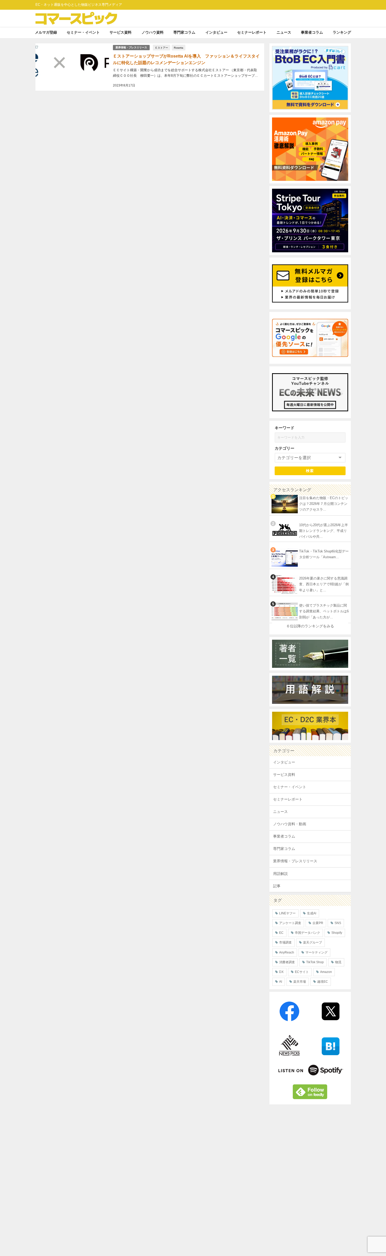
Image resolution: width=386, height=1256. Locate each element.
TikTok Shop (315, 962)
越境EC (322, 981)
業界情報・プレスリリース (131, 47)
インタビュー (216, 32)
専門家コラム (184, 32)
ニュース (284, 32)
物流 (338, 962)
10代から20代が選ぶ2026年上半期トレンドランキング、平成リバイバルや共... (323, 531)
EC (281, 932)
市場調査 (285, 942)
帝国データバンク (307, 932)
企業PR (317, 923)
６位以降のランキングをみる (310, 626)
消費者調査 (287, 962)
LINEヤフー (287, 913)
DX (281, 971)
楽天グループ (312, 942)
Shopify (336, 932)
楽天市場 (299, 981)
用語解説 (280, 873)
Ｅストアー (161, 47)
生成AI (311, 913)
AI (280, 981)
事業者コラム (312, 32)
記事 (276, 886)
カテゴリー (284, 448)
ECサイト (302, 971)
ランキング (342, 32)
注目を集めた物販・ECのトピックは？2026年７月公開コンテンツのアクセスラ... (323, 503)
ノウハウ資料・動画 (289, 824)
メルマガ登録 (46, 32)
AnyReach (286, 952)
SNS (338, 923)
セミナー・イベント (83, 32)
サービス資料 (120, 32)
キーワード (284, 428)
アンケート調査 (290, 923)
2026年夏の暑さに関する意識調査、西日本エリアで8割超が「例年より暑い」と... (324, 584)
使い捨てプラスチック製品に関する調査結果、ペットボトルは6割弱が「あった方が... (324, 611)
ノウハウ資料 (153, 32)
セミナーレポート (252, 32)
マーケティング (316, 952)
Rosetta (178, 47)
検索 (310, 471)
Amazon (326, 971)
